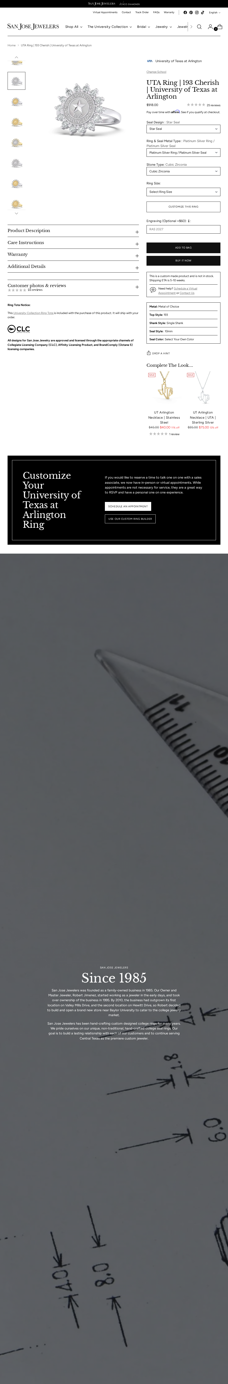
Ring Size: (154, 183)
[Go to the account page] (208, 26)
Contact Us (187, 293)
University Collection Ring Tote (33, 313)
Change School (156, 71)
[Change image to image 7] (16, 142)
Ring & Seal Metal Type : (181, 143)
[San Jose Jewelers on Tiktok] (203, 12)
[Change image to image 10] (16, 204)
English (213, 12)
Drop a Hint (161, 353)
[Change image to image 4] (16, 81)
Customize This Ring (184, 206)
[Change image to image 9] (16, 183)
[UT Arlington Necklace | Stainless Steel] (164, 388)
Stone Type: (167, 165)
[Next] (191, 26)
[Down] (16, 213)
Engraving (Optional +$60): (167, 221)
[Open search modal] (199, 26)
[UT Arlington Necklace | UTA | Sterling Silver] (202, 388)
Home (12, 45)
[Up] (16, 57)
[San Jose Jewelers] (101, 4)
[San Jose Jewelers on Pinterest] (191, 12)
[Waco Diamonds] (130, 4)
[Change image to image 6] (16, 122)
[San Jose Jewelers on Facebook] (185, 12)
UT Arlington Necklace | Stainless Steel (164, 417)
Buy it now (183, 260)
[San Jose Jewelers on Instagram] (197, 12)
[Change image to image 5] (16, 101)
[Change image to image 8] (16, 163)
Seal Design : (163, 122)
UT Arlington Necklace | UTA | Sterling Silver (203, 417)
